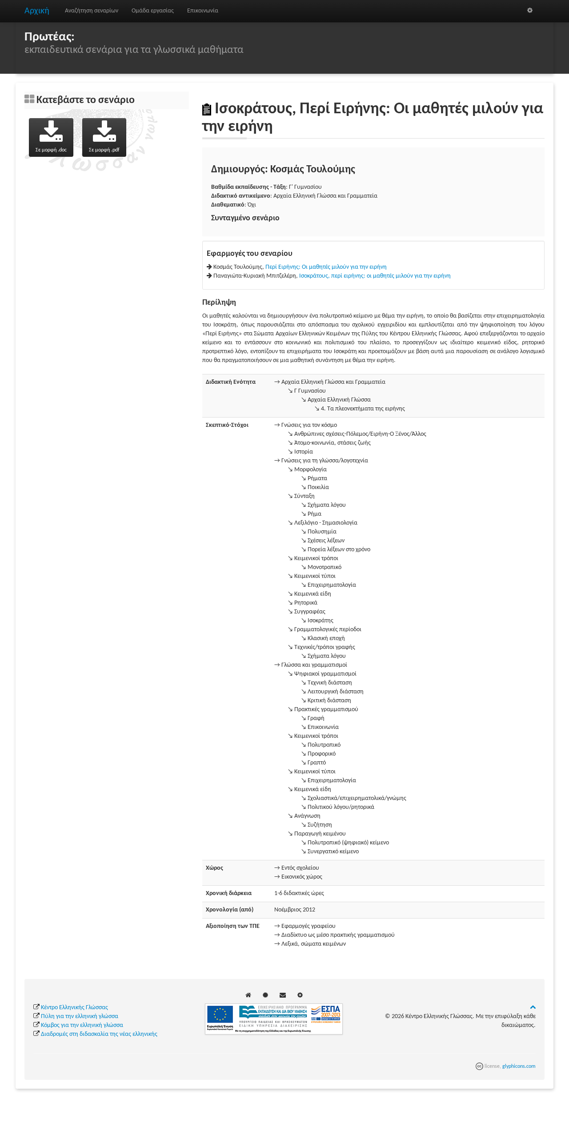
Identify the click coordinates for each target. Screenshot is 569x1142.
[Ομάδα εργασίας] (265, 996)
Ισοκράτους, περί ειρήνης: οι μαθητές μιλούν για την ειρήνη (375, 276)
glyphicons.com (519, 1066)
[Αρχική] (248, 996)
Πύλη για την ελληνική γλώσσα (79, 1016)
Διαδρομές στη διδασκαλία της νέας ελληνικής (99, 1034)
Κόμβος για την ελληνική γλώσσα (82, 1025)
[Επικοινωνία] (282, 996)
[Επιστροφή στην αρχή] (533, 1007)
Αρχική (36, 11)
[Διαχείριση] (530, 11)
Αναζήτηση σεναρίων (91, 11)
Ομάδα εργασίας (153, 11)
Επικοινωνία (202, 11)
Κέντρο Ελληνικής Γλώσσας (74, 1007)
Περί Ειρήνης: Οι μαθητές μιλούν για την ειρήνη (326, 267)
